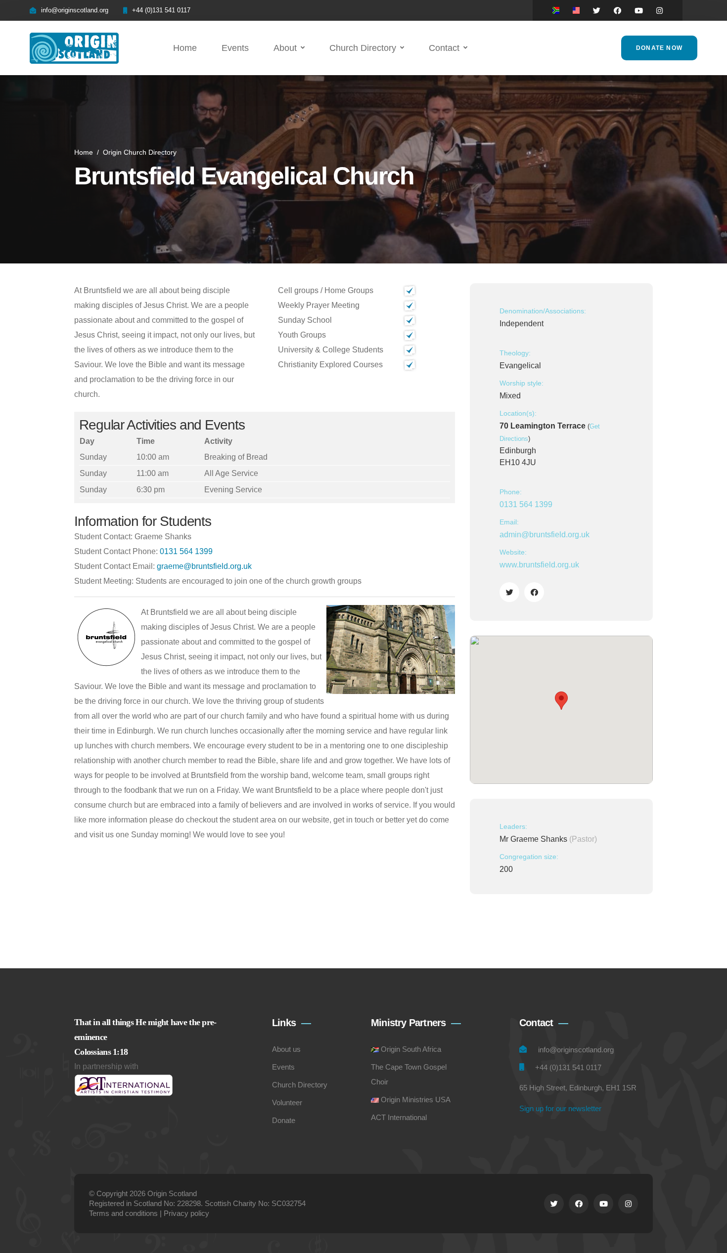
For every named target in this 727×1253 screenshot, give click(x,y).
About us (286, 1049)
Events (235, 48)
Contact (444, 48)
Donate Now (659, 47)
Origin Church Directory (140, 152)
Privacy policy (186, 1213)
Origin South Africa (411, 1049)
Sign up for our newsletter (560, 1108)
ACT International (399, 1117)
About (285, 48)
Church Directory (362, 48)
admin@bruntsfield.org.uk (545, 534)
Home (185, 48)
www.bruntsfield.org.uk (539, 565)
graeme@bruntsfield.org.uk (204, 566)
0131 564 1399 (186, 551)
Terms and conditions (123, 1213)
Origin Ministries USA (416, 1099)
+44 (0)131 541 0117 (161, 10)
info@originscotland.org (74, 10)
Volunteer (287, 1102)
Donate (283, 1120)
